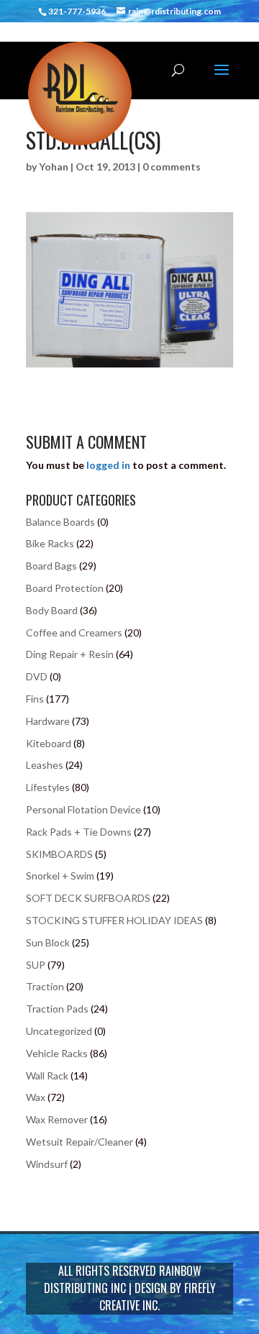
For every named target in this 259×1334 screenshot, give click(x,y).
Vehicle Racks (57, 1053)
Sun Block (48, 942)
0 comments (171, 166)
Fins (35, 699)
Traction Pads (57, 1008)
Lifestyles (48, 787)
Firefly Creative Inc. (157, 1296)
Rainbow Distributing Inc (122, 1279)
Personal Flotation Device (83, 809)
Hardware (48, 721)
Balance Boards (60, 522)
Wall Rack (47, 1075)
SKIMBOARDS (59, 854)
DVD (36, 676)
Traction (45, 986)
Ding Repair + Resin (70, 654)
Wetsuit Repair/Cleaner (79, 1142)
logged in (108, 465)
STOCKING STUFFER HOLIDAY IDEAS (114, 920)
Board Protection (65, 588)
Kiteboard (48, 743)
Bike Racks (50, 543)
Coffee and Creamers (74, 632)
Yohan (53, 166)
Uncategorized (59, 1031)
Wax (35, 1097)
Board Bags (51, 565)
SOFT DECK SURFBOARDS (88, 898)
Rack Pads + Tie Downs (79, 832)
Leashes (44, 765)
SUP (35, 965)
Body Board (52, 610)
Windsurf (47, 1164)
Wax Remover (57, 1119)
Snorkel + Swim (60, 875)
